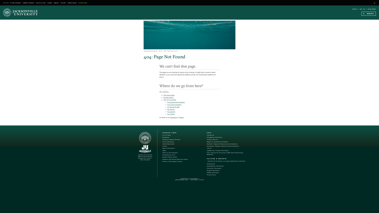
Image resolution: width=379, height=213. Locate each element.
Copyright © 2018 (197, 179)
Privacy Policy (211, 175)
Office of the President (170, 153)
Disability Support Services (171, 139)
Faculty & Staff (41, 3)
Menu (369, 13)
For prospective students (176, 102)
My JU (362, 9)
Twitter (181, 117)
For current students (174, 105)
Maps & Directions (168, 148)
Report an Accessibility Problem (217, 142)
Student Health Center (169, 157)
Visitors (63, 3)
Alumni (49, 3)
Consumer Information (214, 168)
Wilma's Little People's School (172, 161)
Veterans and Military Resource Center (175, 159)
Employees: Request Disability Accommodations (223, 146)
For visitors (171, 114)
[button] (374, 3)
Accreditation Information (215, 166)
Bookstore (165, 137)
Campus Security (212, 139)
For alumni (171, 109)
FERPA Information (213, 173)
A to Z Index (166, 135)
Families (56, 3)
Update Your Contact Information (218, 150)
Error (160, 51)
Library (164, 146)
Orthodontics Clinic (168, 155)
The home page (168, 95)
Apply (355, 9)
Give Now (372, 9)
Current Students (28, 3)
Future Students (15, 3)
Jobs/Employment (168, 144)
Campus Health (72, 3)
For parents (171, 112)
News (164, 150)
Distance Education (213, 170)
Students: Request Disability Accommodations (222, 144)
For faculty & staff (173, 107)
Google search (168, 98)
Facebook (173, 117)
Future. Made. (82, 3)
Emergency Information (214, 137)
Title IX (209, 148)
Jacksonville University (150, 51)
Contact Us (210, 135)
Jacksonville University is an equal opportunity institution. (226, 161)
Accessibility (211, 164)
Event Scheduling (168, 142)
